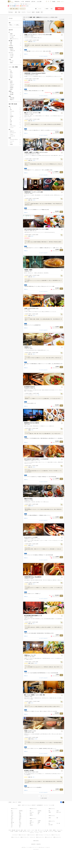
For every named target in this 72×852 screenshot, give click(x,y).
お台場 (20, 823)
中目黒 (20, 815)
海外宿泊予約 (27, 1)
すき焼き (50, 830)
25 (62, 216)
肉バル (29, 831)
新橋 (19, 819)
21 (62, 295)
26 (62, 524)
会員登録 (58, 1)
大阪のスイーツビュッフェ (15, 837)
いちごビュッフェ (32, 837)
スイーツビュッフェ (47, 834)
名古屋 (31, 820)
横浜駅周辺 (39, 810)
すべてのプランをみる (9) (43, 753)
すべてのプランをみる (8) (43, 481)
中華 (38, 830)
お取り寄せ (33, 1)
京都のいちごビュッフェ (57, 837)
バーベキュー (37, 832)
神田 (11, 823)
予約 (61, 53)
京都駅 (50, 817)
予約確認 (53, 1)
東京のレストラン (14, 808)
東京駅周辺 (20, 810)
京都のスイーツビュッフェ (24, 837)
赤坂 (11, 816)
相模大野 (31, 815)
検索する (59, 8)
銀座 (11, 810)
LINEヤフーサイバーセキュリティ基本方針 (28, 805)
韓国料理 (59, 831)
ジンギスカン (40, 831)
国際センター (32, 822)
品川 (11, 826)
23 (62, 99)
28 (62, 139)
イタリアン (28, 830)
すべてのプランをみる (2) (43, 369)
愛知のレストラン (33, 818)
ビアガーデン (32, 832)
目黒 (19, 825)
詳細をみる (26, 93)
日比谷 (12, 815)
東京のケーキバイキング (22, 834)
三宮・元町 (58, 823)
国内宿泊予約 (17, 1)
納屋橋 (39, 822)
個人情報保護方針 (39, 805)
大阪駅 (50, 812)
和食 (36, 830)
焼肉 (47, 830)
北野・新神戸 (51, 824)
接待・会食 (18, 830)
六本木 (12, 813)
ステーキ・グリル (59, 830)
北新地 (58, 810)
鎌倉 (38, 813)
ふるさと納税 (39, 1)
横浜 (30, 810)
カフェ (32, 831)
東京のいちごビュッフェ (40, 837)
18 (62, 485)
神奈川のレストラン (33, 808)
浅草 (19, 826)
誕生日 (22, 830)
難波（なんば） (59, 812)
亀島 (30, 823)
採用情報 (19, 802)
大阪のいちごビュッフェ (48, 837)
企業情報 (10, 802)
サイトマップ (46, 805)
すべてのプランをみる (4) (43, 95)
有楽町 (20, 813)
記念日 (25, 830)
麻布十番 (12, 822)
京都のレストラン (52, 815)
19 (62, 334)
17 (62, 602)
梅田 (49, 810)
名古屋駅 (39, 820)
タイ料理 (11, 831)
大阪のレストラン (52, 808)
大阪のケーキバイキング (31, 834)
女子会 (10, 830)
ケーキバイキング (15, 834)
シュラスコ (35, 831)
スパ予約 (22, 1)
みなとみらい (32, 812)
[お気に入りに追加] (62, 35)
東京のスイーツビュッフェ (56, 834)
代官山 (20, 822)
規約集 (19, 805)
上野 (11, 825)
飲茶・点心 (25, 831)
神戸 (49, 823)
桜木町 (31, 813)
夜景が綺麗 (13, 830)
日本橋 (20, 816)
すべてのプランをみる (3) (43, 291)
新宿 (19, 812)
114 (62, 60)
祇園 (57, 817)
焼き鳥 (56, 831)
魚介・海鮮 (45, 831)
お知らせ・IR (15, 802)
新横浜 (39, 812)
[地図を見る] (61, 40)
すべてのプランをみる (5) (43, 56)
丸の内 (12, 812)
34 (62, 642)
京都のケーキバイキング (39, 834)
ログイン (62, 1)
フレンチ (33, 830)
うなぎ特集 (16, 831)
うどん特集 (20, 831)
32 (62, 21)
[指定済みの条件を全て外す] (35, 8)
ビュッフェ (42, 830)
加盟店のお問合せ (36, 840)
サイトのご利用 (51, 805)
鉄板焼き (54, 830)
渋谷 (11, 819)
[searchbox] (22, 8)
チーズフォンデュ (51, 831)
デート (41, 832)
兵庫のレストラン (52, 821)
